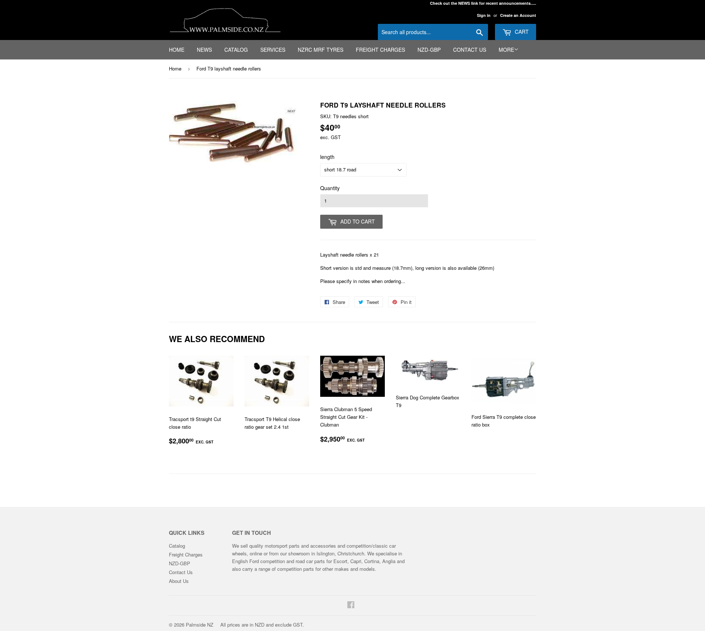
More (506, 49)
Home (176, 49)
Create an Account (518, 15)
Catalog (236, 49)
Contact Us (469, 49)
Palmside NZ (199, 624)
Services (272, 49)
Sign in (484, 15)
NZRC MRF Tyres (320, 49)
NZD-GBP (429, 49)
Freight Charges (380, 49)
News (204, 49)
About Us (179, 580)
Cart (521, 31)
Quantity (330, 188)
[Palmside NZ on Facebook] (351, 605)
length (327, 156)
